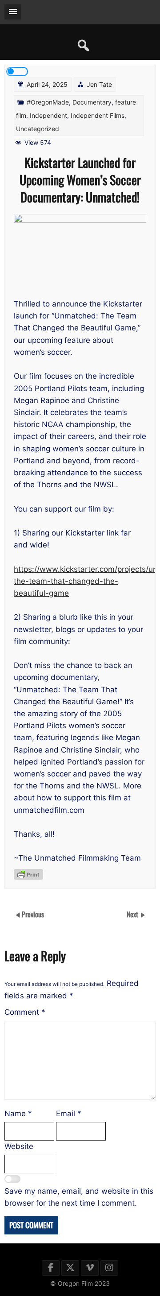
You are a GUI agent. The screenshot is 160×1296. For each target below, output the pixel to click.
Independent (48, 115)
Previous (33, 913)
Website (18, 1146)
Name (18, 1113)
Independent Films (97, 115)
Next (133, 913)
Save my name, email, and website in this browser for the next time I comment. (78, 1197)
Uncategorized (37, 128)
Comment (24, 1012)
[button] (12, 11)
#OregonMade (48, 102)
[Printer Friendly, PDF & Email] (28, 874)
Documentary (92, 102)
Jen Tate (99, 84)
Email (68, 1113)
